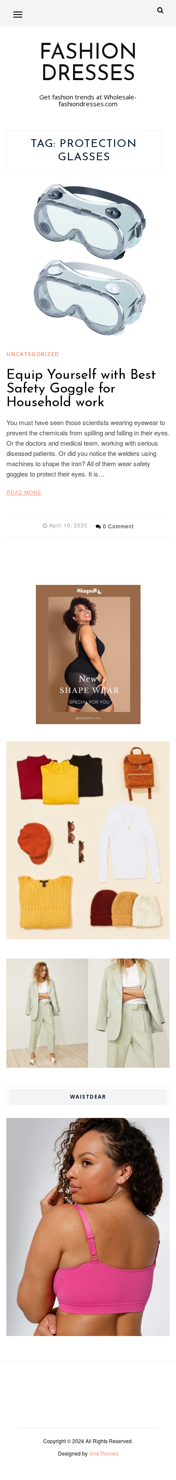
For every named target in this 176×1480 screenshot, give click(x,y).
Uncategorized (32, 354)
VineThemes (103, 1453)
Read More (23, 492)
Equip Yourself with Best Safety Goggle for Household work (81, 389)
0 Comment (118, 526)
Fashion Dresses (88, 64)
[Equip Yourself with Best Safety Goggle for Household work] (88, 260)
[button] (17, 14)
